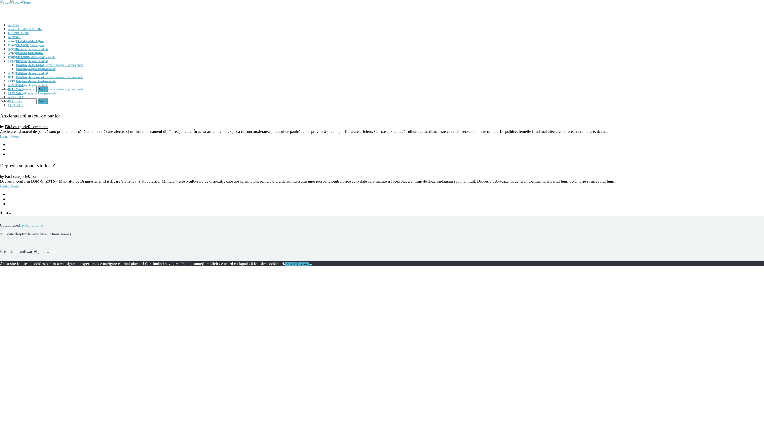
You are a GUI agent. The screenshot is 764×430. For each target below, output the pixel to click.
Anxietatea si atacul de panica (30, 115)
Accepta (291, 264)
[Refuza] (310, 265)
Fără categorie (16, 126)
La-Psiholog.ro (31, 225)
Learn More (9, 136)
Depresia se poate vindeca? (27, 165)
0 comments (38, 126)
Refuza (303, 264)
